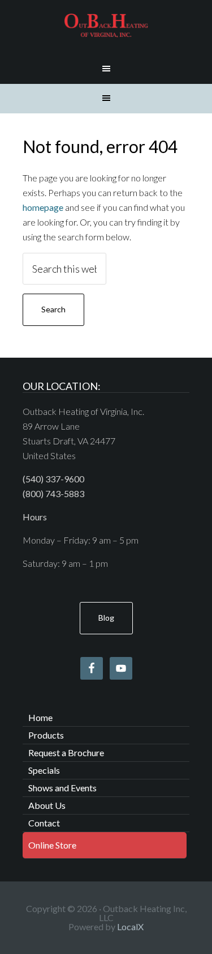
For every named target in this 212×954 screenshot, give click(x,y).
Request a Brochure (66, 752)
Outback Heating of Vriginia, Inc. (106, 25)
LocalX (130, 926)
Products (46, 735)
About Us (47, 805)
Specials (44, 770)
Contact (44, 822)
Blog (106, 617)
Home (40, 717)
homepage (43, 207)
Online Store (52, 844)
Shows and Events (62, 787)
